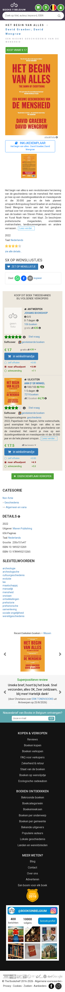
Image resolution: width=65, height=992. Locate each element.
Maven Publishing (22, 528)
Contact (32, 867)
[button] (5, 654)
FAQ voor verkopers (32, 757)
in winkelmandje (23, 356)
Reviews (32, 739)
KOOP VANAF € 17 (17, 50)
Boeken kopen (32, 745)
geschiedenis (34, 417)
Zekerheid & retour (32, 763)
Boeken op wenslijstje (32, 775)
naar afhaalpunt (22, 366)
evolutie (7, 578)
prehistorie (8, 602)
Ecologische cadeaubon (32, 781)
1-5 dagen (30, 390)
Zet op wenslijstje (23, 266)
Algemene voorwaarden (48, 981)
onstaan (7, 595)
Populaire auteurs (32, 833)
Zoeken (28, 986)
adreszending (22, 370)
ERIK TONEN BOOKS (42, 699)
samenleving (10, 609)
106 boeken (30, 324)
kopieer (38, 278)
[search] (59, 15)
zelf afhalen (22, 362)
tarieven (29, 445)
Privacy (7, 986)
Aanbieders (40, 986)
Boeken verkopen (32, 751)
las (4, 582)
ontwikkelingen (11, 599)
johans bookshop (36, 313)
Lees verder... (26, 228)
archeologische (11, 571)
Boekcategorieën (32, 803)
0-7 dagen (30, 320)
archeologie (9, 568)
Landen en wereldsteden (32, 845)
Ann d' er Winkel (34, 383)
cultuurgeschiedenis (14, 575)
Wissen (47, 633)
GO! (51, 718)
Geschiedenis (11, 502)
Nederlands (17, 240)
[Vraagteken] (45, 7)
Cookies (17, 986)
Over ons (32, 873)
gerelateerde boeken (33, 342)
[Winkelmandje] (38, 7)
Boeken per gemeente (32, 821)
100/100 (32, 387)
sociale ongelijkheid (13, 612)
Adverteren (32, 879)
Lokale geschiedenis (32, 839)
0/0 (29, 316)
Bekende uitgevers (32, 827)
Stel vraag (34, 336)
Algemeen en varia (15, 507)
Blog (32, 861)
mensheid (8, 592)
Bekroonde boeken (32, 797)
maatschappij (10, 585)
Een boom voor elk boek (32, 885)
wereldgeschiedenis (13, 616)
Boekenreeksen (32, 809)
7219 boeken (31, 394)
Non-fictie (8, 498)
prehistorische (10, 605)
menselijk (8, 588)
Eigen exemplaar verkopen (34, 476)
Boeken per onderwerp (32, 815)
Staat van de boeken (32, 769)
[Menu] (60, 7)
